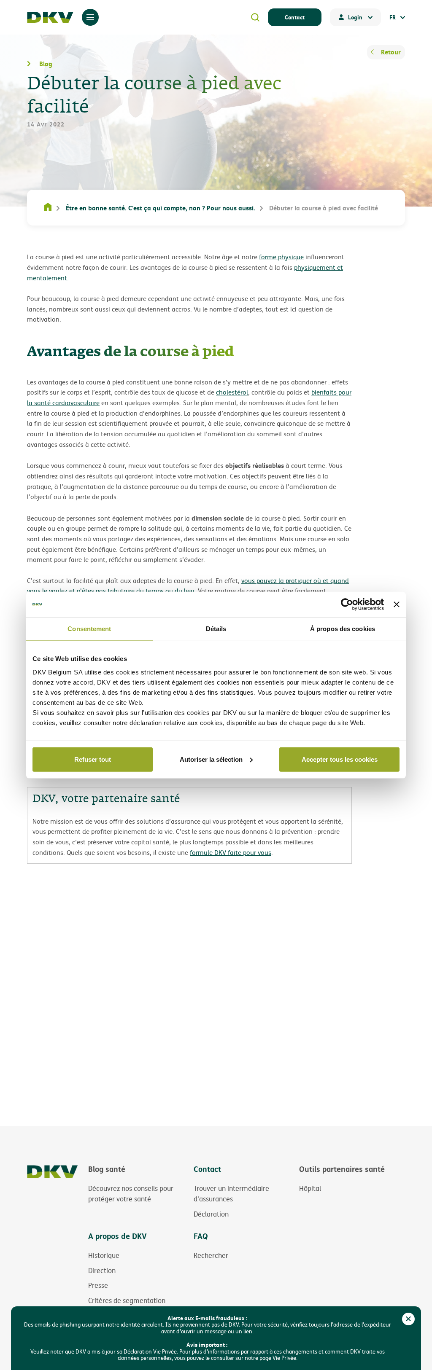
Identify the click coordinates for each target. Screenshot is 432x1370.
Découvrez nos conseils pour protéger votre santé (130, 1194)
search (255, 17)
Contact (295, 17)
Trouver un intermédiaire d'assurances (231, 1194)
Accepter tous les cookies (340, 759)
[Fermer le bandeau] (397, 604)
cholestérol (232, 392)
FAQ (201, 1236)
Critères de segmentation (126, 1300)
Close (408, 1319)
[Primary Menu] (90, 17)
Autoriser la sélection (211, 759)
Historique (103, 1255)
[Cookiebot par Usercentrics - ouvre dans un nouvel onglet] (347, 604)
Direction (102, 1270)
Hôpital (310, 1188)
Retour (391, 51)
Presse (98, 1285)
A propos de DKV (117, 1236)
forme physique (281, 257)
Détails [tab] (216, 628)
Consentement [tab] (89, 628)
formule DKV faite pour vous (230, 852)
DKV (50, 17)
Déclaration (211, 1214)
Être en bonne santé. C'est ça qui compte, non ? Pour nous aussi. (160, 207)
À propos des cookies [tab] (342, 628)
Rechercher (211, 1255)
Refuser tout (92, 759)
